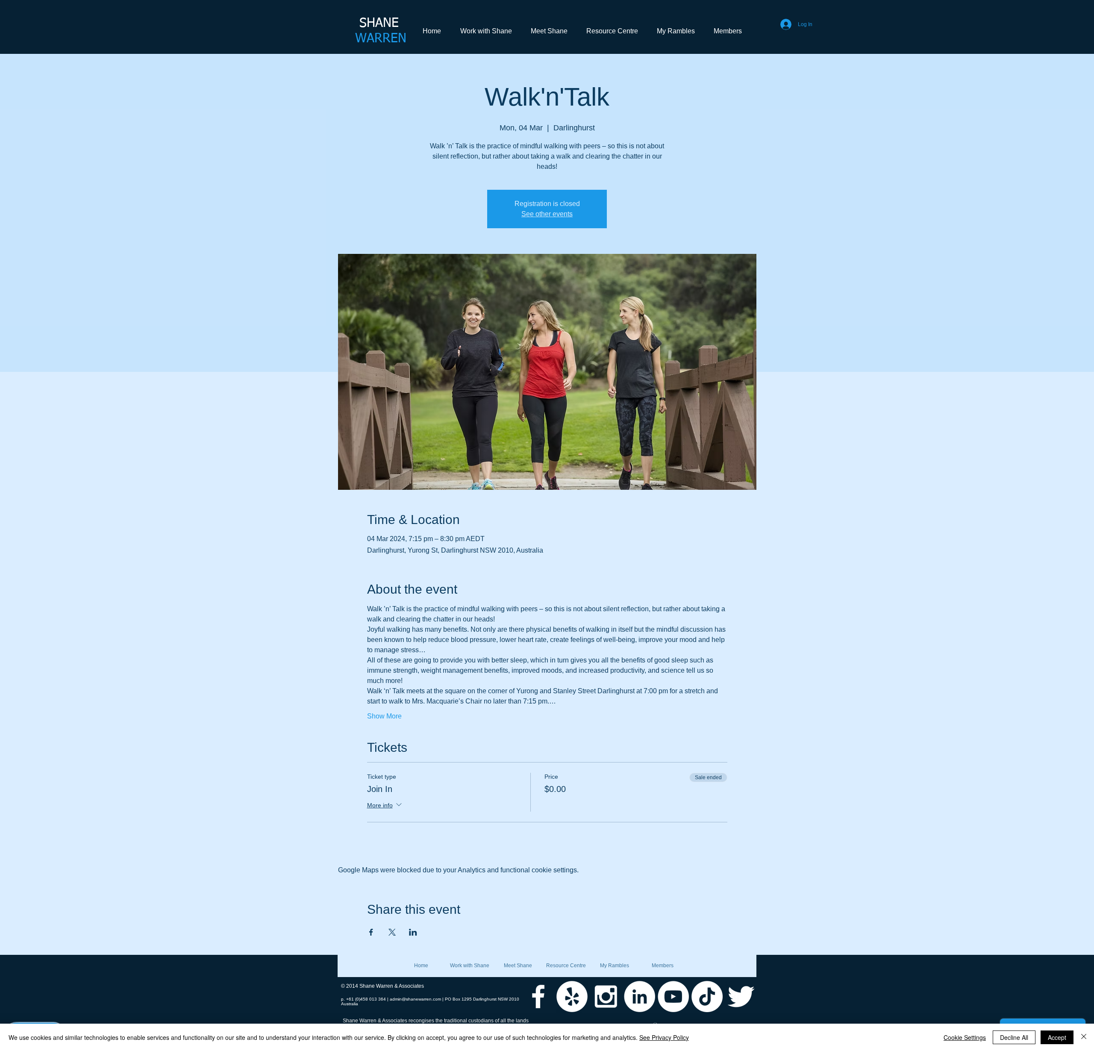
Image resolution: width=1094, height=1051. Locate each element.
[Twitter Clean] (740, 996)
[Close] (1084, 1037)
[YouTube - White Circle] (673, 996)
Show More (384, 716)
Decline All (1014, 1037)
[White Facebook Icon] (538, 996)
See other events (547, 214)
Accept (1057, 1037)
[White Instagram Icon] (605, 996)
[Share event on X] (392, 932)
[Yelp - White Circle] (572, 996)
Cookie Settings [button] (965, 1037)
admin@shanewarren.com (415, 999)
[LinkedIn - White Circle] (639, 996)
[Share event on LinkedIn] (413, 932)
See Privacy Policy (664, 1037)
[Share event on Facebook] (371, 932)
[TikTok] (707, 996)
